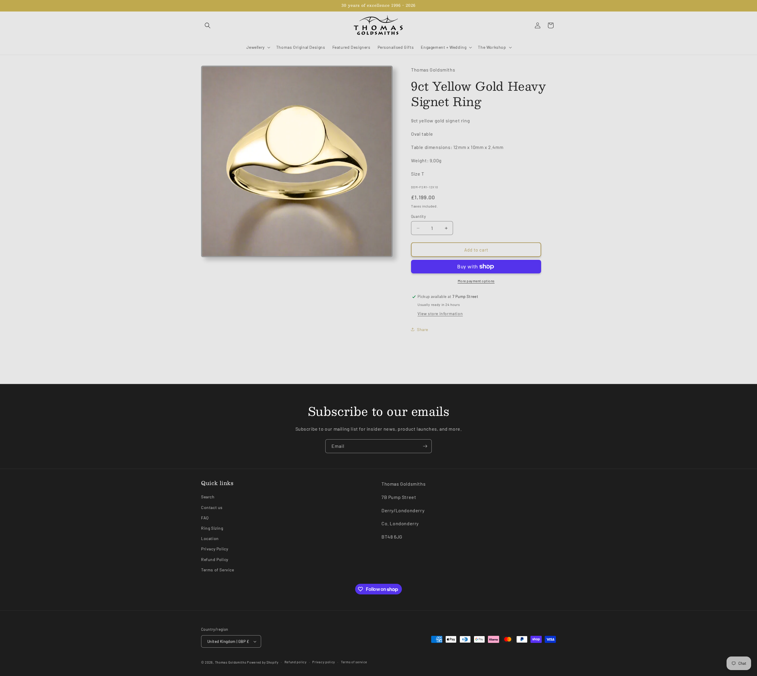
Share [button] (422, 329)
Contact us (212, 507)
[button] (207, 25)
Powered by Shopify (263, 662)
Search (208, 496)
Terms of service (354, 662)
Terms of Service (217, 569)
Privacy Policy (214, 548)
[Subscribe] (424, 446)
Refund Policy (214, 559)
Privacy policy (323, 662)
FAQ (205, 517)
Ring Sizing (212, 528)
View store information (440, 313)
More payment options (476, 281)
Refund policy (295, 662)
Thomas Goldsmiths (231, 662)
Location (210, 538)
